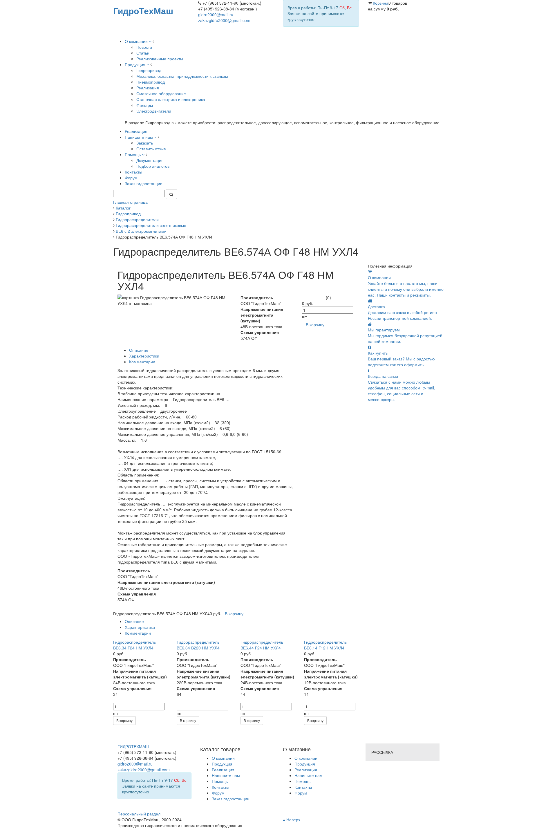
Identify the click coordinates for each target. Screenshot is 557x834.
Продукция (304, 764)
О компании (305, 758)
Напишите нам (308, 775)
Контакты (303, 787)
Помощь (302, 781)
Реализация (305, 769)
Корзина (380, 3)
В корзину (124, 720)
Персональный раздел (138, 814)
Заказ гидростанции (230, 798)
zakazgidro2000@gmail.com (224, 20)
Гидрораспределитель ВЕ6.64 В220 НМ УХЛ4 (198, 645)
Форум (300, 793)
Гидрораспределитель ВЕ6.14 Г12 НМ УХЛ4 (325, 645)
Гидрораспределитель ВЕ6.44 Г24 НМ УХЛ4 (261, 645)
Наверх (292, 819)
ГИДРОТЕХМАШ (133, 746)
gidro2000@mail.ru (215, 14)
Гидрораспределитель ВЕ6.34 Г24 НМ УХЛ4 (134, 645)
